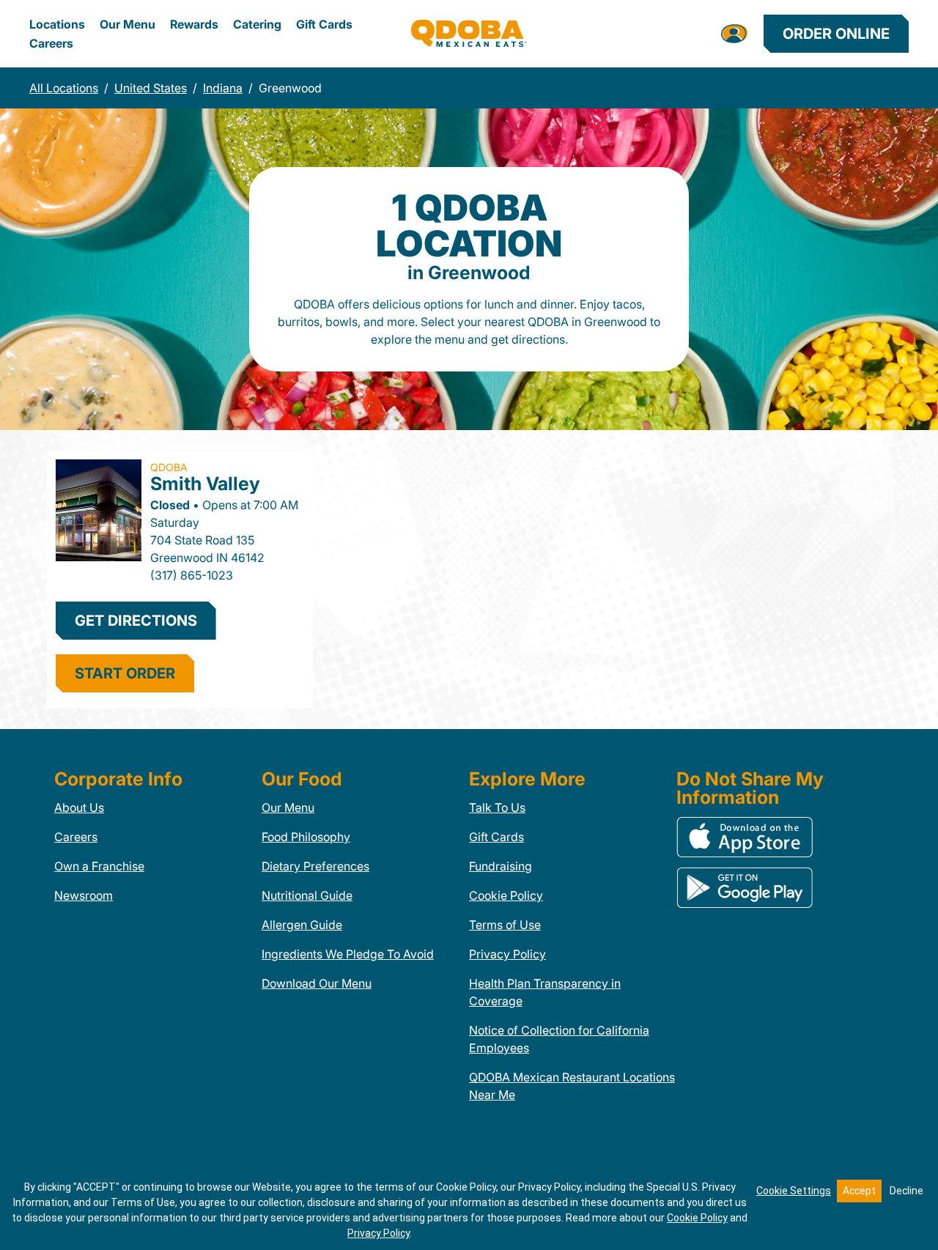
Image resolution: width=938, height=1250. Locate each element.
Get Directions (136, 620)
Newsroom (83, 895)
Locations (57, 24)
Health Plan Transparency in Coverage (545, 992)
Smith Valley (205, 484)
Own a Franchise (99, 866)
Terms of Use (505, 924)
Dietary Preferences (315, 866)
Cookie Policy (506, 895)
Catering (257, 24)
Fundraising (500, 866)
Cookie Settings (793, 1191)
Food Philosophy (306, 836)
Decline (906, 1191)
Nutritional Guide (307, 895)
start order (125, 673)
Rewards (194, 24)
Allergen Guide (302, 924)
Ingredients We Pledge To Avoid (348, 954)
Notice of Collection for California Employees (559, 1039)
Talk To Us (497, 807)
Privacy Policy (507, 954)
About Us (79, 807)
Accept (859, 1191)
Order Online (836, 33)
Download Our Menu (317, 983)
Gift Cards (324, 24)
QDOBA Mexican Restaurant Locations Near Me (572, 1086)
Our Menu (127, 24)
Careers (51, 43)
